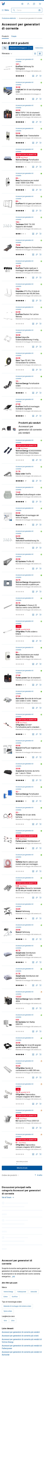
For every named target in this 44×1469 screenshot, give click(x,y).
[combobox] (5, 48)
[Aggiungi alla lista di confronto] (33, 76)
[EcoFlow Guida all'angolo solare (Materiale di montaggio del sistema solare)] (22, 494)
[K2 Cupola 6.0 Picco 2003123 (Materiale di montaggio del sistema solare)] (22, 1119)
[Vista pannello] (35, 53)
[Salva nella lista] (37, 76)
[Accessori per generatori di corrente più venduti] (22, 428)
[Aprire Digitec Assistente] (34, 4)
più (13, 1276)
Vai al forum (6, 1197)
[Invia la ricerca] (14, 10)
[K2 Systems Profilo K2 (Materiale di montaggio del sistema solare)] (22, 561)
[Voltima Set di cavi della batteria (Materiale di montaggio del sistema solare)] (22, 816)
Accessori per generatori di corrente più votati (20, 1336)
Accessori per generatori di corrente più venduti (21, 1332)
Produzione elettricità (9, 18)
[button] (41, 59)
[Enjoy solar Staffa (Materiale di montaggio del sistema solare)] (22, 474)
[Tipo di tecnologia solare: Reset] (31, 48)
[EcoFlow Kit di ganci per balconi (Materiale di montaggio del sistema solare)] (22, 203)
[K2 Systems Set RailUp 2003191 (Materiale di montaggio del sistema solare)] (22, 1023)
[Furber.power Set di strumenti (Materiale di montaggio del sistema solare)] (22, 678)
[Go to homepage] (3, 3)
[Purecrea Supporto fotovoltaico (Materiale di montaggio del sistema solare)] (22, 247)
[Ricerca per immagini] (39, 10)
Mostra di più (22, 1168)
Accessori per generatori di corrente (24, 60)
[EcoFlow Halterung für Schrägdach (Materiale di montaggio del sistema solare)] (22, 67)
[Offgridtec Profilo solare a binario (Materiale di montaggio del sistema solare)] (22, 631)
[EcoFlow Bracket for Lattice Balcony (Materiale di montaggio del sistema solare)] (22, 315)
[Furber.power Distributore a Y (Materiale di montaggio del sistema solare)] (22, 840)
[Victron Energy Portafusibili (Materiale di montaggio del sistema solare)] (22, 158)
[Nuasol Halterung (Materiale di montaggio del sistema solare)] (22, 911)
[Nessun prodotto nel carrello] (40, 4)
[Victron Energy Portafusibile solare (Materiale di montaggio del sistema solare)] (22, 384)
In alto (39, 1175)
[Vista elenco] (39, 53)
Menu (7, 10)
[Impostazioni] (22, 4)
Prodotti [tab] (5, 36)
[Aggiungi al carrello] (40, 76)
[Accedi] (28, 4)
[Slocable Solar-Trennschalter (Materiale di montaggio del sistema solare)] (22, 136)
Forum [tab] (13, 36)
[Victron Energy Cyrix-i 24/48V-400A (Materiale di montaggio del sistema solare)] (22, 1000)
